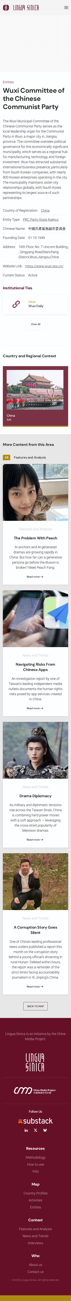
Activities (35, 1200)
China (45, 210)
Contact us (35, 1272)
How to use (35, 1164)
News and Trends (35, 1236)
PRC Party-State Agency (41, 220)
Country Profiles (36, 1193)
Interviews (35, 1243)
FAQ (36, 1171)
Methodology (35, 1157)
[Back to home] (21, 7)
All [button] (6, 457)
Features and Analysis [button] (30, 457)
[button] (66, 7)
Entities (8, 82)
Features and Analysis (35, 1229)
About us (35, 1265)
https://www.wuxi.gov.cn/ (44, 266)
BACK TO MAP (35, 1006)
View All (35, 324)
